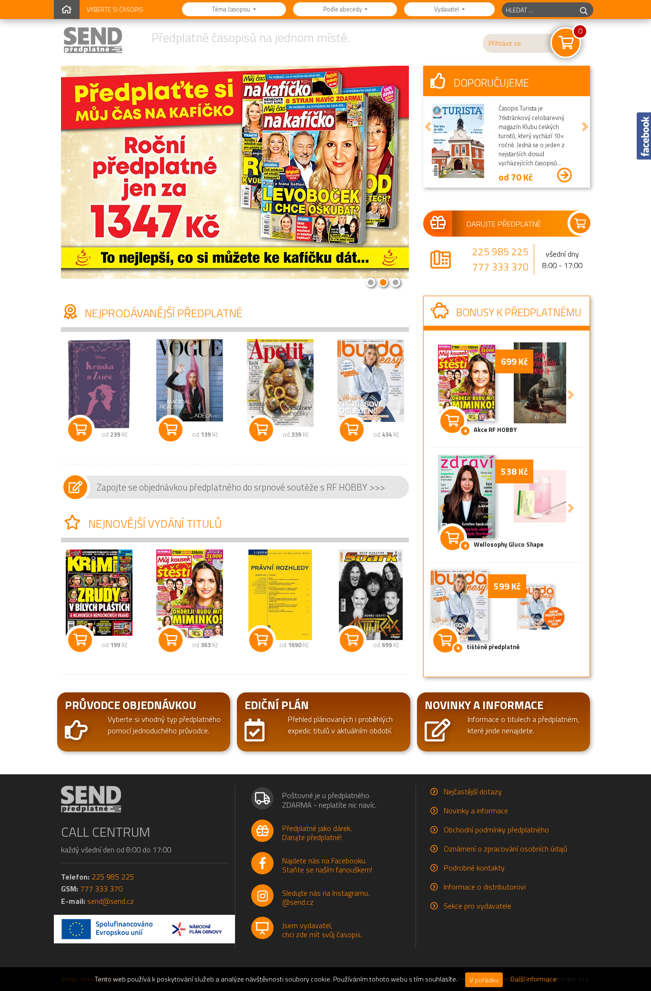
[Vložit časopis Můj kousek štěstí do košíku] (170, 640)
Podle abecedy (343, 9)
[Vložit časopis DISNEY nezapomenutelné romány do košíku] (80, 429)
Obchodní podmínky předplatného (496, 829)
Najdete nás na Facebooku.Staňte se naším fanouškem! (327, 865)
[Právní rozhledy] (280, 595)
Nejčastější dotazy (473, 791)
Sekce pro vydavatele (477, 905)
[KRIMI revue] (99, 593)
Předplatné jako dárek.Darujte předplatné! (317, 832)
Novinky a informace (476, 810)
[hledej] (583, 9)
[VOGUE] (190, 380)
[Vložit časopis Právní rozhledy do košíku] (261, 640)
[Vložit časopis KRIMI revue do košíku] (80, 640)
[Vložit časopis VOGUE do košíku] (170, 429)
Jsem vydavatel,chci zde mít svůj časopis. (322, 930)
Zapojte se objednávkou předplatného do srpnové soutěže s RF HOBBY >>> (241, 487)
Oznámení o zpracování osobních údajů (505, 848)
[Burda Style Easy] (371, 380)
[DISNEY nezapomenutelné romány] (99, 384)
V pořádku (483, 980)
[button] (428, 127)
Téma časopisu (232, 9)
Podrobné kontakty (474, 867)
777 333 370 (500, 266)
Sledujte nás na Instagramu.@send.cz (325, 897)
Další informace (533, 979)
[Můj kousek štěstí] (190, 594)
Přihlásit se (504, 43)
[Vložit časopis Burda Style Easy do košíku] (351, 429)
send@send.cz (110, 901)
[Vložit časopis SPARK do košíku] (351, 640)
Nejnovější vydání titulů (154, 523)
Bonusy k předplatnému (517, 312)
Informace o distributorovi (485, 886)
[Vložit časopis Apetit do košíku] (261, 429)
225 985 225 (500, 251)
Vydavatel (447, 9)
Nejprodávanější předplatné (162, 312)
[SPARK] (371, 595)
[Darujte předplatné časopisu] (506, 223)
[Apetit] (280, 382)
